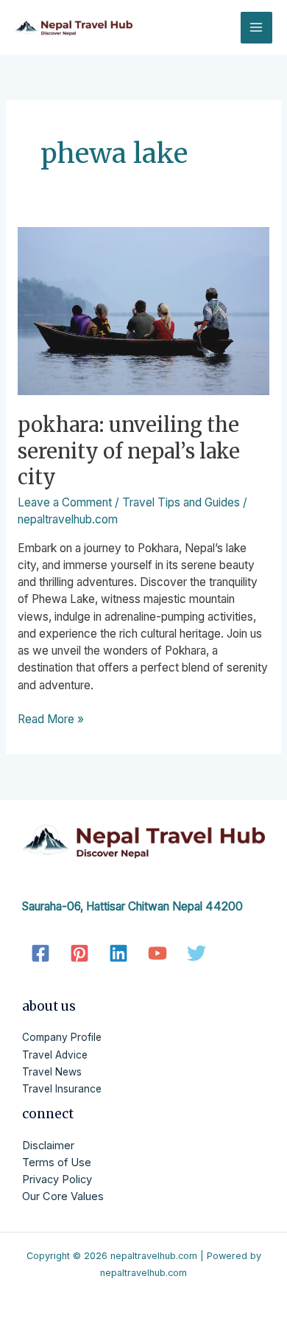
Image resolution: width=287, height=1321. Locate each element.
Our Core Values (63, 1196)
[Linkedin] (118, 953)
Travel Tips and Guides (181, 502)
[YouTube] (157, 953)
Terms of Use (56, 1162)
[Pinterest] (79, 953)
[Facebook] (40, 953)
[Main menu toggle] (256, 27)
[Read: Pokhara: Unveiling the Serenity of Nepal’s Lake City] (143, 311)
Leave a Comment (65, 502)
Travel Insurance (62, 1089)
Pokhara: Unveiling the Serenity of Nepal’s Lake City (129, 450)
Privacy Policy (57, 1179)
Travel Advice (55, 1055)
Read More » (51, 718)
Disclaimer (48, 1145)
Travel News (52, 1072)
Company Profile (62, 1037)
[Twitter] (196, 953)
